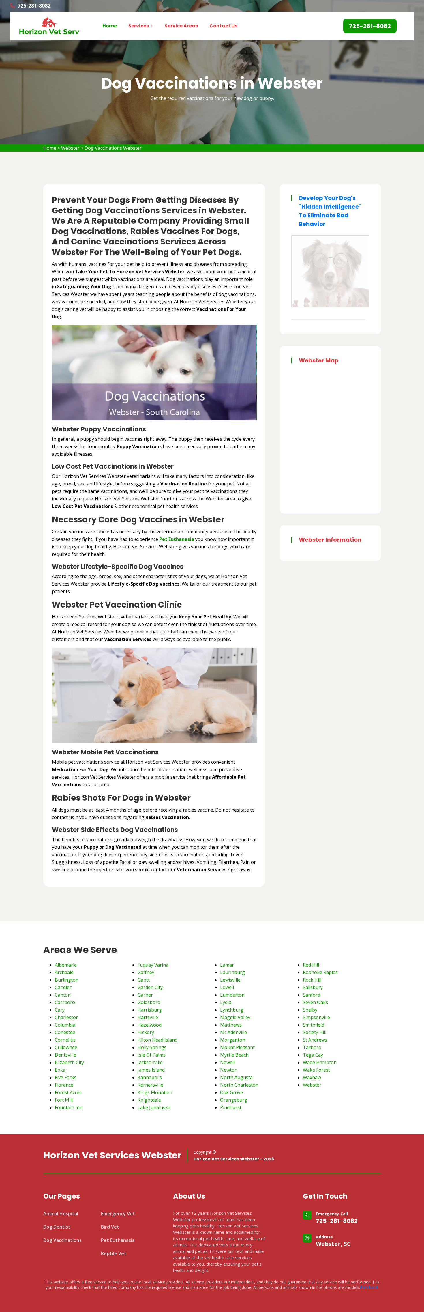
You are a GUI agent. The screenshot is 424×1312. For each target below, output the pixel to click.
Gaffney (146, 972)
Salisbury (313, 987)
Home (109, 26)
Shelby (310, 1010)
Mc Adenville (233, 1032)
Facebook (369, 1287)
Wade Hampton (320, 1062)
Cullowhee (66, 1047)
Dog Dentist (56, 1227)
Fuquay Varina (153, 965)
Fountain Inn (68, 1107)
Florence (64, 1085)
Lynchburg (231, 1010)
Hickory (146, 1032)
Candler (63, 987)
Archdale (64, 972)
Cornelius (65, 1040)
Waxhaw (312, 1077)
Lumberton (232, 995)
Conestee (65, 1032)
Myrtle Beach (234, 1055)
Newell (227, 1062)
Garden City (150, 987)
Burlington (66, 980)
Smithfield (313, 1025)
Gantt (144, 980)
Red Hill (311, 965)
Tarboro (312, 1047)
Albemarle (66, 965)
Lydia (225, 1002)
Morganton (232, 1040)
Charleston (67, 1017)
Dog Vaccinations (62, 1240)
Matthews (231, 1025)
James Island (151, 1070)
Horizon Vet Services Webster (112, 1155)
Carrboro (65, 1002)
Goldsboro (149, 1002)
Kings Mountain (155, 1092)
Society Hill (314, 1032)
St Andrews (315, 1040)
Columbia (65, 1025)
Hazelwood (150, 1025)
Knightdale (149, 1100)
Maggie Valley (235, 1017)
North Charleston (239, 1085)
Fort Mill (64, 1100)
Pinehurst (230, 1107)
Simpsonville (316, 1017)
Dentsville (65, 1055)
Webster (70, 148)
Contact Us (223, 26)
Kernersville (150, 1085)
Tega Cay (313, 1055)
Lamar (227, 965)
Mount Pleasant (237, 1047)
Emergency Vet (118, 1213)
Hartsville (148, 1017)
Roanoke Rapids (320, 972)
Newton (228, 1070)
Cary (60, 1010)
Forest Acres (68, 1092)
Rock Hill (312, 980)
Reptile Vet (113, 1253)
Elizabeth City (69, 1062)
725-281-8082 (337, 1221)
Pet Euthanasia (118, 1240)
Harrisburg (150, 1010)
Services (138, 26)
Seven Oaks (315, 1002)
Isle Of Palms (152, 1055)
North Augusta (236, 1077)
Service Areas (181, 26)
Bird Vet (110, 1227)
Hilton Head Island (157, 1040)
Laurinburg (232, 972)
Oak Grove (231, 1092)
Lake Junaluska (154, 1107)
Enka (60, 1070)
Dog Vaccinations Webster (113, 148)
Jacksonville (150, 1062)
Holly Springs (152, 1047)
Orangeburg (233, 1100)
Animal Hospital (60, 1213)
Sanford (311, 995)
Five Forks (65, 1077)
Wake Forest (316, 1070)
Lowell (227, 987)
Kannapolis (150, 1077)
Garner (145, 995)
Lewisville (230, 980)
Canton (63, 995)
